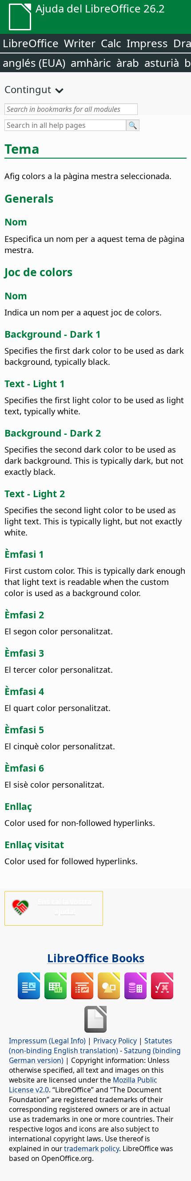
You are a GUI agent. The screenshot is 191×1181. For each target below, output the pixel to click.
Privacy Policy (115, 1041)
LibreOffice (31, 43)
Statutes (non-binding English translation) (90, 1045)
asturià (161, 62)
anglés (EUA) (34, 62)
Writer (80, 43)
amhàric (91, 62)
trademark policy (91, 1148)
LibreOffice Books (95, 957)
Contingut (27, 89)
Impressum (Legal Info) (47, 1041)
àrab (127, 62)
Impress (147, 43)
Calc (111, 43)
